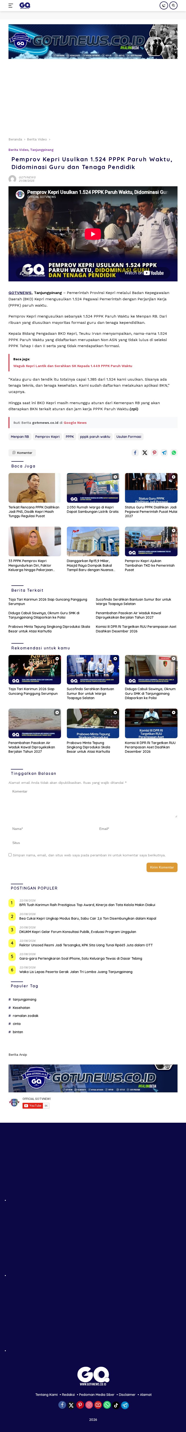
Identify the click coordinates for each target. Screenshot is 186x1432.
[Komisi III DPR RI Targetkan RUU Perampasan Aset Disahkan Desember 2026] (151, 723)
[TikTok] (116, 1405)
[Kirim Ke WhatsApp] (174, 452)
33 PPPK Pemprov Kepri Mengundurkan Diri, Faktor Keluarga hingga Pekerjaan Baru (30, 565)
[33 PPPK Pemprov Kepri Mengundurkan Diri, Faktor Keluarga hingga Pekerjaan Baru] (34, 541)
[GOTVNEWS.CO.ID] (24, 5)
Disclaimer (127, 1394)
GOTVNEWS (27, 177)
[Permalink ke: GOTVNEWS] (12, 178)
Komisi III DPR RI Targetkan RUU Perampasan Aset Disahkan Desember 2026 (136, 628)
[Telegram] (125, 1405)
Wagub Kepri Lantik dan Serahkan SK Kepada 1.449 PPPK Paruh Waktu (72, 366)
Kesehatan (21, 1008)
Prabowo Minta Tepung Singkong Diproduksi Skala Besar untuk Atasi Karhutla (49, 628)
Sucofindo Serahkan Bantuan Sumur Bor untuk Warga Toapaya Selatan (133, 601)
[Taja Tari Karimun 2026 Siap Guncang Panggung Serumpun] (34, 670)
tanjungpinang (24, 999)
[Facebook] (62, 1405)
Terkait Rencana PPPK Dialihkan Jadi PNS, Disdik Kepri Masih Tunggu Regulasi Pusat (33, 511)
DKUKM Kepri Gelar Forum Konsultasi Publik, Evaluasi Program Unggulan (77, 932)
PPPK (70, 436)
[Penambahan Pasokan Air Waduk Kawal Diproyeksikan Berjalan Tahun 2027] (34, 723)
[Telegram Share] (164, 452)
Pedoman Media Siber (97, 1394)
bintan (18, 1032)
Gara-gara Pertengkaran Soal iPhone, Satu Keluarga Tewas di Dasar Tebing (80, 958)
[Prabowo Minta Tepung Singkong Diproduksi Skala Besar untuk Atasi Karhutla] (93, 723)
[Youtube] (98, 1405)
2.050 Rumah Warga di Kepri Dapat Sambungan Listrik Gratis (93, 509)
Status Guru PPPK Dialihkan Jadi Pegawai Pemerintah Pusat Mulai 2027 (151, 511)
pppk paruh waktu (95, 436)
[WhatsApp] (107, 1405)
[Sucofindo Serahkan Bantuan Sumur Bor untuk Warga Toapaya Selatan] (93, 670)
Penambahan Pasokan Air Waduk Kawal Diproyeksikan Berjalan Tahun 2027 (128, 615)
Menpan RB (20, 436)
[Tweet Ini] (144, 452)
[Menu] (11, 5)
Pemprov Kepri (47, 436)
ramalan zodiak (26, 1016)
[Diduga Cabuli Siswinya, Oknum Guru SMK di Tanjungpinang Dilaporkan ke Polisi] (151, 670)
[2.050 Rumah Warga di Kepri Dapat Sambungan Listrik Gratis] (93, 488)
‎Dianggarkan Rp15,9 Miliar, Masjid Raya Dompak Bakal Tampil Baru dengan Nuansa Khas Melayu (90, 565)
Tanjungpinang (42, 150)
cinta (17, 1024)
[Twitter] (71, 1405)
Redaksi (68, 1394)
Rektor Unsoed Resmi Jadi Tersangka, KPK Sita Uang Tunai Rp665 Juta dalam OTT (86, 945)
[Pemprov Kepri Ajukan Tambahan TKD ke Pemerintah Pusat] (151, 541)
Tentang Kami (46, 1394)
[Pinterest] (80, 1405)
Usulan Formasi (128, 436)
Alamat (146, 1394)
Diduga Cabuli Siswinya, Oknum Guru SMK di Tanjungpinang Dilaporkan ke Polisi (43, 615)
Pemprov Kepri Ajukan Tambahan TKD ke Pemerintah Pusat (150, 565)
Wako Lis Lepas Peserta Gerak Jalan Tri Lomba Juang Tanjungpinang (75, 972)
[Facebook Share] (135, 452)
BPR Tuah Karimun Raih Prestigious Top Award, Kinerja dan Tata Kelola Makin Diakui (87, 905)
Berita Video (18, 150)
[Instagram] (89, 1405)
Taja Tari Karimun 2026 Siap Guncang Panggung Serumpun (47, 601)
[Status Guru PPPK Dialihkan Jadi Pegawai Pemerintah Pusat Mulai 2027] (151, 488)
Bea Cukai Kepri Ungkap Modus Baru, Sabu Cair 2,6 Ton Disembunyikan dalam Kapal (87, 918)
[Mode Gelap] (164, 5)
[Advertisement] (93, 95)
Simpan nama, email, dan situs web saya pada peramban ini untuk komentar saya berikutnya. (89, 855)
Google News (75, 423)
